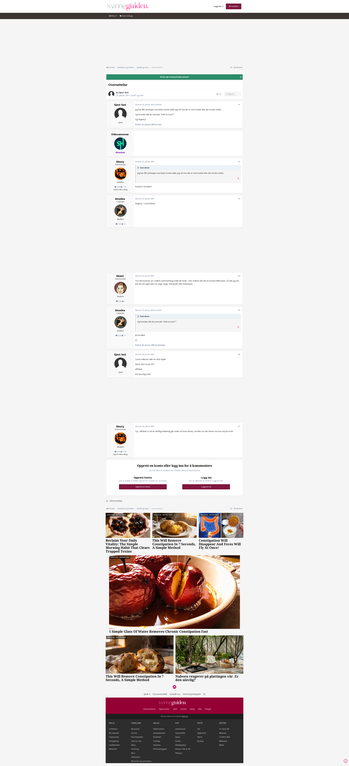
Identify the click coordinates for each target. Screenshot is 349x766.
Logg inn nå (206, 487)
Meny (113, 16)
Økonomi (113, 749)
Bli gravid (135, 729)
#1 (239, 104)
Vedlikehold (114, 745)
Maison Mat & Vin (182, 749)
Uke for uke (136, 741)
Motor (222, 723)
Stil (198, 729)
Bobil (221, 745)
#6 (239, 354)
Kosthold (157, 737)
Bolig (112, 723)
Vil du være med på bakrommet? (174, 77)
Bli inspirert (114, 733)
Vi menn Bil (224, 729)
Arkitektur (113, 729)
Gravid (134, 733)
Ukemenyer (180, 729)
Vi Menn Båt (224, 737)
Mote (200, 723)
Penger (208, 709)
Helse (192, 709)
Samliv (183, 709)
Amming (135, 749)
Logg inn (217, 6)
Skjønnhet (201, 733)
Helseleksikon (159, 733)
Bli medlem (233, 6)
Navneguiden (137, 737)
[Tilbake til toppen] (174, 687)
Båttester (223, 741)
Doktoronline (158, 729)
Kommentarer (149, 709)
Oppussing (114, 737)
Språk (146, 694)
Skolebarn (135, 757)
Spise (177, 737)
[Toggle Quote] (138, 168)
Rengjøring (114, 741)
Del (220, 94)
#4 (239, 276)
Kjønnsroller (164, 709)
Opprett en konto (143, 487)
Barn (133, 753)
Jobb (175, 709)
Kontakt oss (175, 694)
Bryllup (200, 741)
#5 (239, 310)
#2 (239, 161)
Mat (199, 709)
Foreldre (136, 723)
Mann (199, 737)
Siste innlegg (126, 16)
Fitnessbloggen (160, 749)
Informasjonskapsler (192, 694)
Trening (156, 741)
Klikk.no (185, 716)
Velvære (156, 745)
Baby (133, 745)
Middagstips (180, 745)
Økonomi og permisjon (141, 761)
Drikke (178, 741)
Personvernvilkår (160, 694)
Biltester (223, 733)
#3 (239, 198)
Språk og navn (137, 95)
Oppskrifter (180, 733)
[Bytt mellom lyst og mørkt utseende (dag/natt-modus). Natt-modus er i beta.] (204, 694)
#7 (239, 426)
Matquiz (178, 753)
